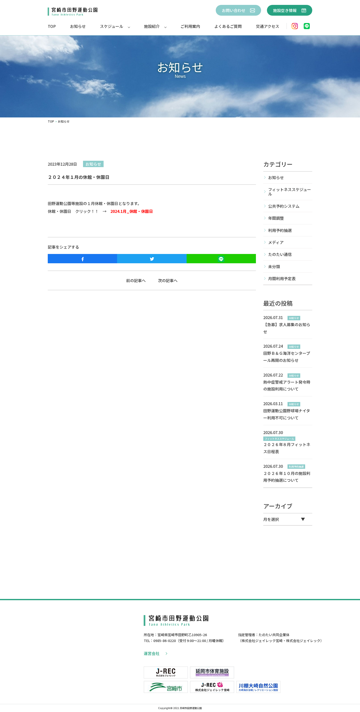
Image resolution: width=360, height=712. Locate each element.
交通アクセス (267, 26)
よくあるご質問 (228, 26)
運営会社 (151, 653)
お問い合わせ (234, 10)
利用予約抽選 (280, 230)
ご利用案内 (190, 26)
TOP (52, 26)
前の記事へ (136, 280)
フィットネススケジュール (289, 191)
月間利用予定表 (282, 278)
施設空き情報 (285, 10)
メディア (276, 242)
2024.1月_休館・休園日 (131, 211)
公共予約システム (284, 206)
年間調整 (276, 218)
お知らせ (78, 26)
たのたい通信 (280, 254)
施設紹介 (152, 26)
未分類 (274, 266)
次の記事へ (168, 280)
